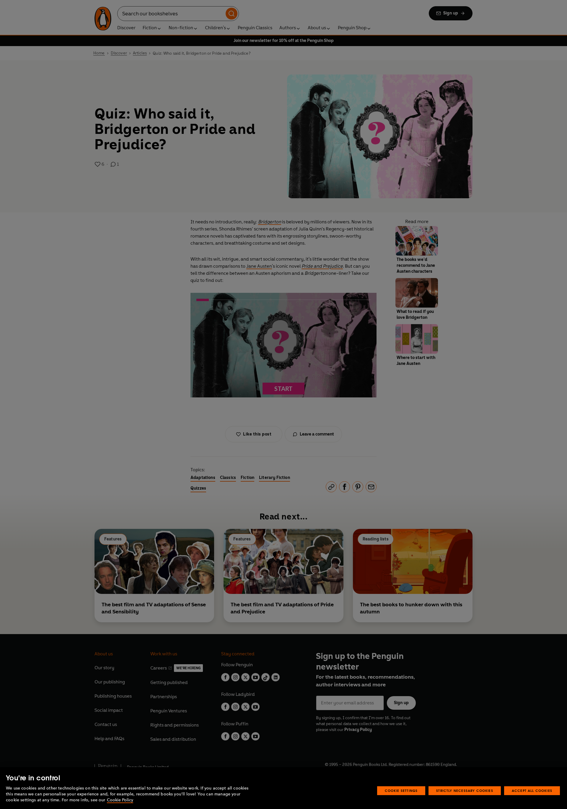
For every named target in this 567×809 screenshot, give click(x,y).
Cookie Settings (401, 790)
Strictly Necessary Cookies (464, 790)
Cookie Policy (120, 799)
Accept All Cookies (532, 790)
